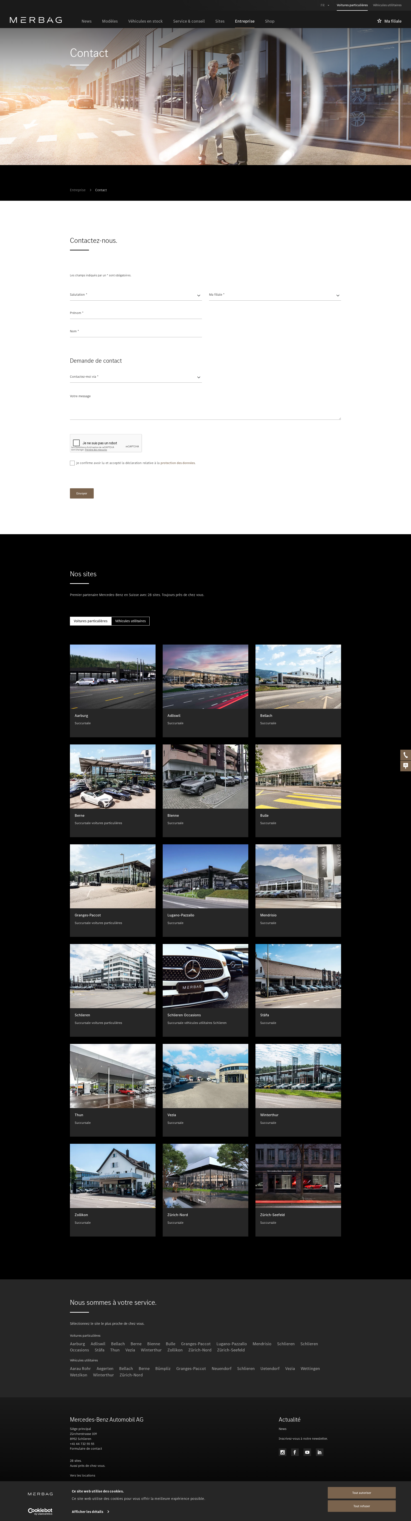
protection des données (178, 463)
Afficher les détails (87, 1511)
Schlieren (286, 1344)
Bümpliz (163, 1368)
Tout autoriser (361, 1493)
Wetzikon (78, 1375)
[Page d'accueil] (43, 20)
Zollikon (175, 1350)
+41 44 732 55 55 (82, 1444)
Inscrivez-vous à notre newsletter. (303, 1438)
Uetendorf (269, 1368)
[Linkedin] (319, 1452)
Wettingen (310, 1368)
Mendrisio (262, 1344)
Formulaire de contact (86, 1448)
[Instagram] (282, 1452)
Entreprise (78, 190)
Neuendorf (221, 1368)
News (282, 1429)
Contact (101, 190)
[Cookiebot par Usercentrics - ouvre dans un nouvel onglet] (40, 1511)
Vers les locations (82, 1475)
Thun (115, 1350)
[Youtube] (307, 1452)
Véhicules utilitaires (130, 621)
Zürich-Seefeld (231, 1350)
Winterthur (151, 1350)
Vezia (130, 1350)
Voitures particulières (91, 621)
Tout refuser (361, 1506)
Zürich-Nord (199, 1350)
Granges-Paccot (191, 1368)
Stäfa (99, 1350)
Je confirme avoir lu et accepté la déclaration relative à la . (136, 463)
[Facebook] (295, 1452)
